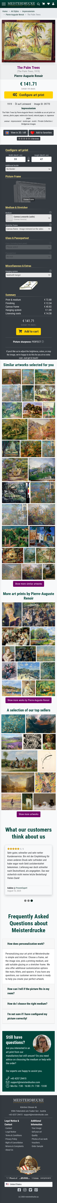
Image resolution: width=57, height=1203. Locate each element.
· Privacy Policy (11, 1139)
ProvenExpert (21, 888)
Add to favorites (43, 132)
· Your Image (36, 1128)
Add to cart (30, 331)
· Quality (34, 1135)
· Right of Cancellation (14, 1142)
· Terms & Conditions (13, 1135)
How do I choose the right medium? (27, 1003)
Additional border (12, 165)
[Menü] (4, 4)
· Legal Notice (10, 1132)
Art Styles (15, 11)
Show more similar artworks (28, 583)
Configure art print (30, 95)
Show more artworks (28, 814)
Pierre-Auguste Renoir (15, 14)
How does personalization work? (25, 943)
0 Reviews (34, 138)
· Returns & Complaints (14, 1146)
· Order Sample (37, 1146)
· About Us (9, 1150)
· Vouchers (35, 1142)
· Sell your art (36, 1132)
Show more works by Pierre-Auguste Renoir (28, 700)
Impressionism (28, 11)
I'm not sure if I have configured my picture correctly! (27, 1016)
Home (5, 11)
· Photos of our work (39, 1139)
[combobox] (28, 169)
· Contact (8, 1128)
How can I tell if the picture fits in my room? (28, 991)
